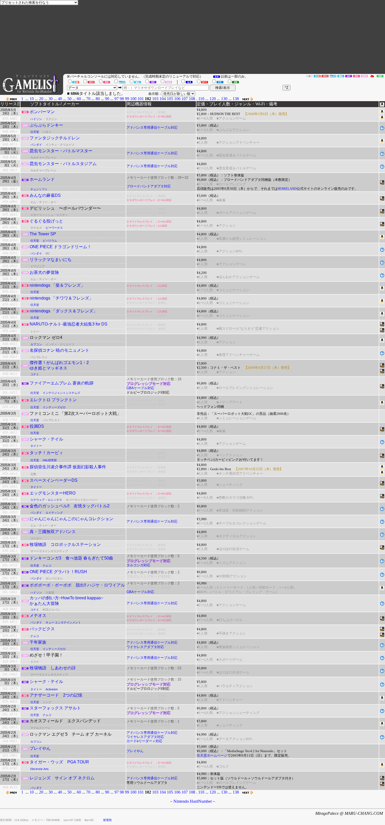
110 (201, 98)
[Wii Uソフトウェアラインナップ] (332, 76)
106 (177, 98)
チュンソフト (39, 189)
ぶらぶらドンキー (46, 125)
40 (60, 98)
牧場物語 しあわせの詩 (53, 668)
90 (107, 98)
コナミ (34, 374)
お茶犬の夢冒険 (44, 272)
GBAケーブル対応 (140, 388)
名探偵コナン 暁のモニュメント (59, 350)
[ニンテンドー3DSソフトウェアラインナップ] (325, 76)
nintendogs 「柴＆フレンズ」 (57, 285)
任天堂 (34, 131)
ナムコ (47, 565)
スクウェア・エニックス (46, 499)
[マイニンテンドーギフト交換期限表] (372, 76)
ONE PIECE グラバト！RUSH (58, 571)
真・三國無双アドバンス (53, 531)
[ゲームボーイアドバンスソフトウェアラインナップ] (364, 76)
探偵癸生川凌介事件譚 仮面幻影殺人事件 (68, 467)
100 (133, 98)
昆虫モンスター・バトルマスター (61, 151)
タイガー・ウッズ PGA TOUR (59, 762)
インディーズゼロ (54, 407)
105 (170, 98)
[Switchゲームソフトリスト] (317, 76)
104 (163, 98)
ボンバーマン (42, 112)
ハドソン (36, 119)
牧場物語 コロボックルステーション (65, 544)
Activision (52, 689)
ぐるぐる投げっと (46, 221)
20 (41, 98)
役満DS (37, 426)
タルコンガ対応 (138, 565)
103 (155, 98)
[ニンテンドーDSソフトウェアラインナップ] (356, 76)
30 (50, 98)
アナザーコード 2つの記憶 (56, 695)
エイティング (54, 512)
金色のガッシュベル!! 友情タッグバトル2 (69, 506)
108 (192, 98)
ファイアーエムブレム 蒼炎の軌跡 (62, 383)
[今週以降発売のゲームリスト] (309, 76)
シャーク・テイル (46, 439)
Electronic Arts (39, 768)
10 (32, 98)
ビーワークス (54, 227)
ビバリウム (50, 240)
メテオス (38, 615)
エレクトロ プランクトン (53, 400)
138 (236, 98)
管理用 (107, 820)
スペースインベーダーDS (54, 480)
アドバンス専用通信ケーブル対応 (152, 127)
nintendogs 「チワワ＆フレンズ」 (61, 298)
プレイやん (40, 748)
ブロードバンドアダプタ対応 (148, 186)
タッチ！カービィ (46, 453)
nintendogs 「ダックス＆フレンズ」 (63, 311)
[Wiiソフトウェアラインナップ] (340, 76)
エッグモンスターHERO (52, 493)
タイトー (36, 445)
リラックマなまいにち (51, 259)
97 (116, 98)
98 (122, 98)
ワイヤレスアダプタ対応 (145, 647)
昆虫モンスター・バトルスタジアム (63, 163)
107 (185, 98)
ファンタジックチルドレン (55, 138)
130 (224, 98)
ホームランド (42, 179)
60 (79, 98)
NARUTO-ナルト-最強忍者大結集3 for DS (68, 324)
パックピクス (42, 629)
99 (127, 98)
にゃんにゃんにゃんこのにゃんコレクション (71, 519)
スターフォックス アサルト (55, 708)
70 (88, 98)
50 (69, 98)
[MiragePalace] (380, 76)
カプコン (36, 344)
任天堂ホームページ (212, 755)
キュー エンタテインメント (63, 622)
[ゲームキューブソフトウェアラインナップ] (348, 76)
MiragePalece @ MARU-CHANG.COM (349, 813)
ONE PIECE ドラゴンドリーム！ (60, 247)
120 (213, 98)
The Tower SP (43, 234)
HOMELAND (287, 189)
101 (141, 98)
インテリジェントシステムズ (61, 392)
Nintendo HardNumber (192, 801)
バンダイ (36, 144)
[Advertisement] (228, 37)
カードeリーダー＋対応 (144, 741)
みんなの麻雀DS (45, 195)
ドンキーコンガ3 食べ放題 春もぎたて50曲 (71, 558)
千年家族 (38, 642)
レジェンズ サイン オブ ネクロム (62, 778)
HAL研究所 (50, 460)
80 (98, 98)
